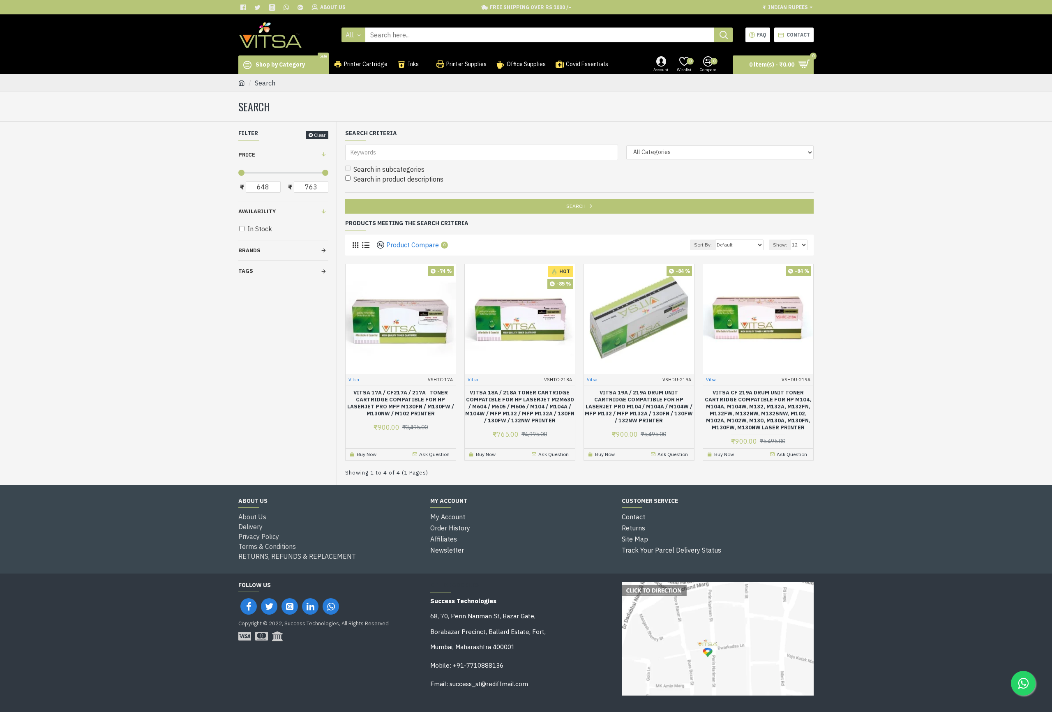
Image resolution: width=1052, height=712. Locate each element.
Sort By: (703, 245)
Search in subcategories (388, 169)
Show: (780, 245)
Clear (319, 135)
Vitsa (353, 379)
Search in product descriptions (398, 179)
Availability (257, 211)
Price (246, 154)
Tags (245, 270)
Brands (249, 250)
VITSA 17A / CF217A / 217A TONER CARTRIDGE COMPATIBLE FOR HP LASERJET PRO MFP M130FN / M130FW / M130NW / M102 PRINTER (400, 403)
